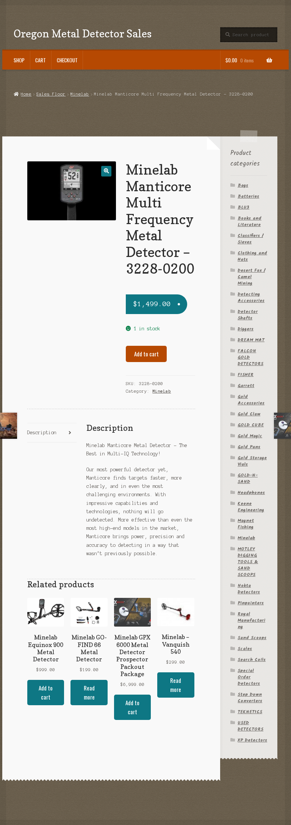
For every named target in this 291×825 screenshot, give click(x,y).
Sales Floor (51, 94)
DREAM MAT (251, 340)
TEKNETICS (250, 711)
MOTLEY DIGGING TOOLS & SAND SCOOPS (248, 561)
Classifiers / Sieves (250, 239)
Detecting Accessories (251, 297)
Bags (243, 185)
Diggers (245, 329)
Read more (89, 692)
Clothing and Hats (252, 256)
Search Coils (252, 659)
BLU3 (243, 207)
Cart (40, 60)
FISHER (245, 374)
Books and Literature (249, 221)
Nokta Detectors (249, 589)
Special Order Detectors (249, 677)
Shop (19, 60)
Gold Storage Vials (252, 461)
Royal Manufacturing (251, 620)
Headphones (251, 492)
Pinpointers (251, 603)
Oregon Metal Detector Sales (83, 33)
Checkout (67, 60)
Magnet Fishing (246, 524)
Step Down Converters (250, 697)
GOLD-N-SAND (248, 478)
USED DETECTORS (250, 726)
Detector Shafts (248, 315)
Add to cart (146, 354)
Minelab (79, 94)
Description (41, 432)
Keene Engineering (251, 507)
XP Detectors (252, 740)
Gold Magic (250, 436)
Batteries (248, 196)
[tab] (52, 433)
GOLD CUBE (251, 425)
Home (26, 94)
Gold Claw (249, 414)
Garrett (246, 385)
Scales (245, 648)
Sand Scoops (252, 637)
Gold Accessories (251, 400)
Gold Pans (249, 446)
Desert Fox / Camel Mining (251, 277)
